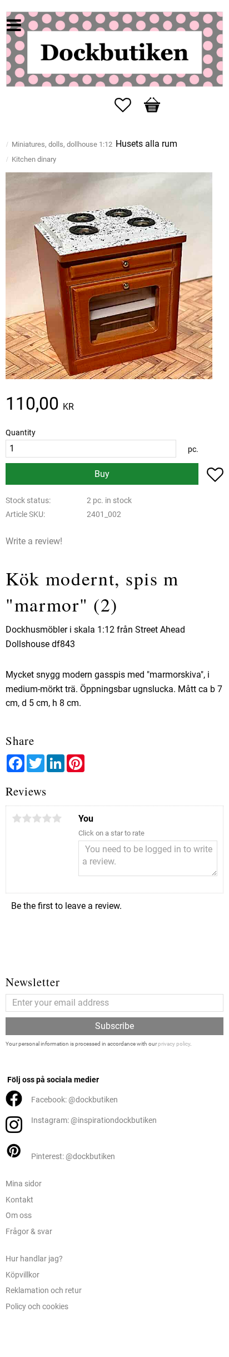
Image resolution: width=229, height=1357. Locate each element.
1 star (17, 818)
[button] (128, 105)
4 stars (47, 818)
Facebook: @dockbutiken (74, 1100)
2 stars (27, 818)
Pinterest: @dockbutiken (73, 1156)
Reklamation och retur (44, 1290)
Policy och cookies (37, 1306)
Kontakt (19, 1200)
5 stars (57, 818)
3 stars (37, 818)
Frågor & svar (29, 1231)
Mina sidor (24, 1184)
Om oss (19, 1215)
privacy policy (174, 1044)
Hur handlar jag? (34, 1259)
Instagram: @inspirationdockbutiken (94, 1120)
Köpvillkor (22, 1275)
